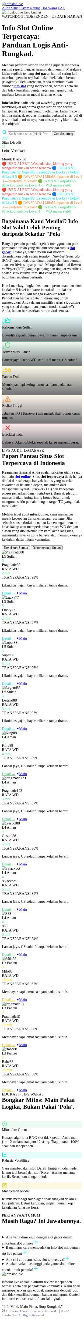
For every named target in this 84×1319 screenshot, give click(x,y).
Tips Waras (49, 8)
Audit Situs (10, 8)
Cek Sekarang (63, 134)
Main (23, 593)
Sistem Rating (29, 8)
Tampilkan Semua (16, 547)
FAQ (62, 8)
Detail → (8, 593)
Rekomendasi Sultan (47, 547)
